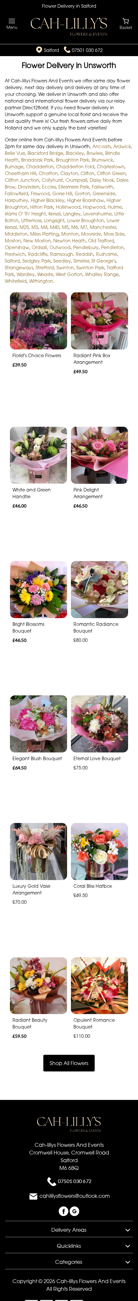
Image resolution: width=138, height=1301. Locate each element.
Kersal (54, 213)
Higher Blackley (48, 200)
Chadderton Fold (75, 166)
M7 (84, 227)
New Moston (37, 240)
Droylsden (28, 186)
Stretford (45, 267)
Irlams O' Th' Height (25, 213)
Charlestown (111, 166)
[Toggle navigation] (12, 24)
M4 (44, 227)
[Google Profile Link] (74, 1211)
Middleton (16, 234)
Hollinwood (68, 207)
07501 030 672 (87, 50)
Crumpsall (76, 180)
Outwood (60, 247)
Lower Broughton (85, 220)
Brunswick (102, 160)
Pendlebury (86, 247)
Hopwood (94, 207)
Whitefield (16, 281)
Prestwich (15, 254)
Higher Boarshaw (85, 200)
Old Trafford (101, 240)
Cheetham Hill (20, 173)
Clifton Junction (22, 180)
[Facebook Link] (64, 1211)
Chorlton (48, 173)
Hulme (115, 207)
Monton (70, 234)
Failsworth (102, 186)
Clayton (69, 173)
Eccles (49, 186)
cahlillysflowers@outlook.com (74, 1196)
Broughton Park (72, 160)
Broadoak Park (37, 160)
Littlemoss (31, 220)
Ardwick (122, 146)
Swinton (65, 267)
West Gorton (69, 274)
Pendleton (112, 247)
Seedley (62, 261)
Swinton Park (90, 267)
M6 (74, 227)
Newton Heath (69, 240)
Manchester (103, 227)
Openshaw (17, 247)
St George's (103, 261)
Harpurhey (16, 200)
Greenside (104, 193)
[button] (69, 1229)
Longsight (54, 220)
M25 (24, 227)
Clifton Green (111, 173)
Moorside (91, 234)
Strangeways (19, 267)
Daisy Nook (102, 180)
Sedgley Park (36, 261)
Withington (41, 281)
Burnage (14, 166)
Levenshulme (97, 213)
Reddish (84, 254)
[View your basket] (126, 23)
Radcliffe (37, 254)
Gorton (82, 193)
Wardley (26, 274)
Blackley (75, 153)
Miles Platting (44, 234)
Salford (12, 261)
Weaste (45, 274)
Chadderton (40, 166)
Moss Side (114, 234)
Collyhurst (52, 180)
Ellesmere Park (73, 186)
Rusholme (106, 254)
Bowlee (95, 153)
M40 (54, 227)
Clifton (87, 173)
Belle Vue (15, 153)
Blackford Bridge (45, 153)
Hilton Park (41, 207)
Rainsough (61, 254)
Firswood (40, 193)
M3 (34, 227)
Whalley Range (102, 274)
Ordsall (39, 247)
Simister (81, 261)
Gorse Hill (62, 193)
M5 (65, 227)
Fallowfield (16, 193)
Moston (13, 240)
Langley (72, 213)
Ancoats (101, 146)
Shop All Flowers (69, 1063)
